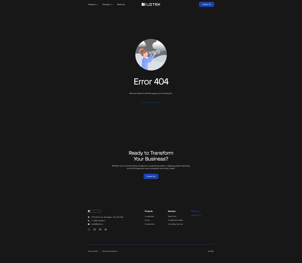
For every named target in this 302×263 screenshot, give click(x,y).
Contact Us (196, 215)
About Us (195, 211)
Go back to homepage (151, 102)
